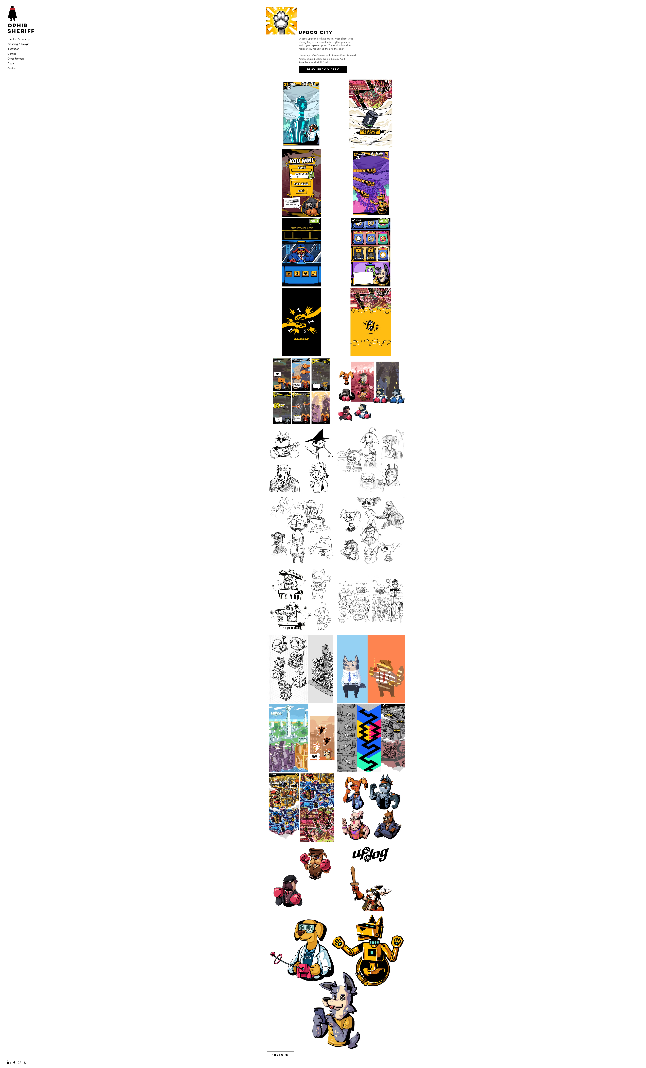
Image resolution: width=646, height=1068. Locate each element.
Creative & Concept (18, 39)
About (11, 63)
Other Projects (16, 58)
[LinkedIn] (9, 1062)
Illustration (13, 49)
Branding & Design (18, 44)
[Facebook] (14, 1062)
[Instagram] (19, 1062)
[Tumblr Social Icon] (25, 1062)
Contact (12, 68)
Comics (12, 54)
